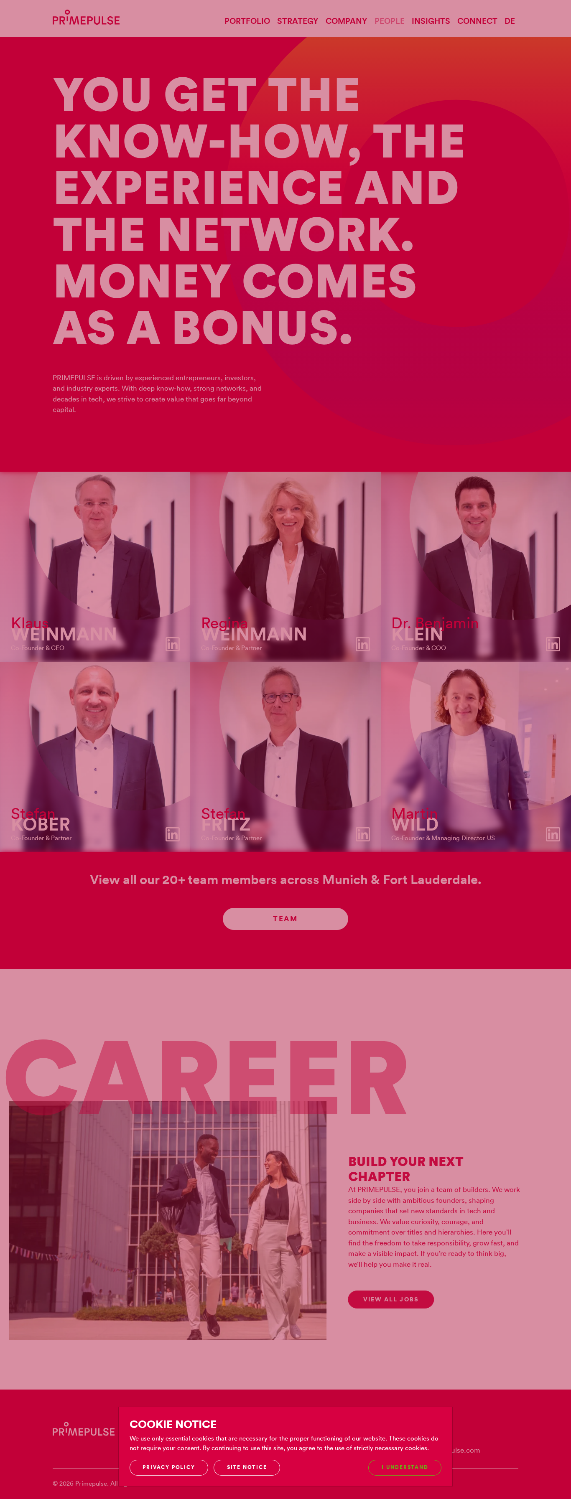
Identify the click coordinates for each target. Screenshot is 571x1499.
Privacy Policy (169, 1467)
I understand (405, 1467)
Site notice (247, 1467)
